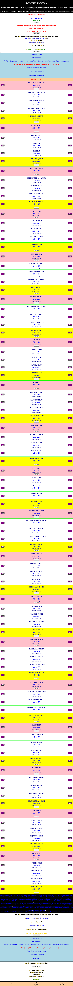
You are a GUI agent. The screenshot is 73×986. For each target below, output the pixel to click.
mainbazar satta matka (44, 907)
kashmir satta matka (15, 907)
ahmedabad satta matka (36, 906)
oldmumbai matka (12, 900)
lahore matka (20, 898)
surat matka (23, 911)
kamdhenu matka (22, 899)
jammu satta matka (55, 906)
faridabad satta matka (51, 903)
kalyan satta (30, 910)
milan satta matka (28, 904)
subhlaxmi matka (38, 895)
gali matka (33, 895)
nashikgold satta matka (34, 907)
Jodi (3, 85)
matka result (63, 908)
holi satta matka (36, 904)
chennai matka (29, 911)
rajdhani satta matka (52, 904)
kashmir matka (53, 899)
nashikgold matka (67, 899)
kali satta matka (52, 900)
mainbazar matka (5, 900)
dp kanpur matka (41, 910)
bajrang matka (47, 899)
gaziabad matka (51, 896)
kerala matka (3, 895)
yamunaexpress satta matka (10, 904)
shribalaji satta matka (60, 900)
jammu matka (29, 899)
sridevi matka (15, 895)
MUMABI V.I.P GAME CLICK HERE (36, 32)
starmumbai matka (57, 898)
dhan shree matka (57, 911)
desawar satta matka (64, 902)
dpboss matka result (48, 911)
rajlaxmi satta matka (61, 904)
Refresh (36, 22)
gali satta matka (68, 900)
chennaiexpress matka (66, 896)
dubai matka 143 (40, 908)
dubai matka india (18, 908)
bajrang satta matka (7, 907)
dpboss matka (69, 908)
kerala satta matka (28, 900)
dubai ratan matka (67, 911)
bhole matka (34, 899)
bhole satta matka (62, 906)
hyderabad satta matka (17, 906)
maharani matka (5, 896)
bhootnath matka (4, 898)
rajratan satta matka (43, 904)
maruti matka (56, 895)
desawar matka (12, 896)
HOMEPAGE (36, 979)
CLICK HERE (36, 33)
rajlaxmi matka (50, 898)
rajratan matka (37, 898)
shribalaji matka (27, 895)
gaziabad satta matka (42, 903)
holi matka (31, 898)
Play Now (36, 88)
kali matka (21, 895)
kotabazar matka (20, 900)
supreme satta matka (27, 906)
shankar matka (9, 895)
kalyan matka (40, 899)
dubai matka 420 (25, 908)
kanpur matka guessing (55, 908)
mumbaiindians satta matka (32, 903)
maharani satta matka (55, 902)
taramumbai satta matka (21, 903)
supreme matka (7, 899)
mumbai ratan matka (7, 911)
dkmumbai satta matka (24, 907)
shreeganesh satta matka (11, 903)
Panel (70, 85)
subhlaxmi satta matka (5, 902)
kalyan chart (35, 910)
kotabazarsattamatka (63, 907)
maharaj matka (63, 895)
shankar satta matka (36, 900)
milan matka (26, 898)
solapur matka (19, 896)
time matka (45, 895)
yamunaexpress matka (12, 898)
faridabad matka (58, 896)
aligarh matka (65, 898)
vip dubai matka (33, 908)
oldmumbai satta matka (54, 907)
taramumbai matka (34, 896)
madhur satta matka (47, 902)
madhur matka (69, 895)
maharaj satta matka (38, 902)
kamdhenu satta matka (45, 906)
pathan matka (50, 895)
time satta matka (13, 902)
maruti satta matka (29, 902)
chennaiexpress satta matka (62, 903)
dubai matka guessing (9, 908)
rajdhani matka (43, 898)
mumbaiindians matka (42, 896)
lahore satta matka (20, 904)
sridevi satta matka (44, 900)
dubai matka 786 (47, 908)
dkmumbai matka (60, 899)
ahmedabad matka (14, 899)
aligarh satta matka (8, 906)
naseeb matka (16, 911)
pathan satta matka (21, 902)
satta (69, 907)
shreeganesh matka (26, 896)
